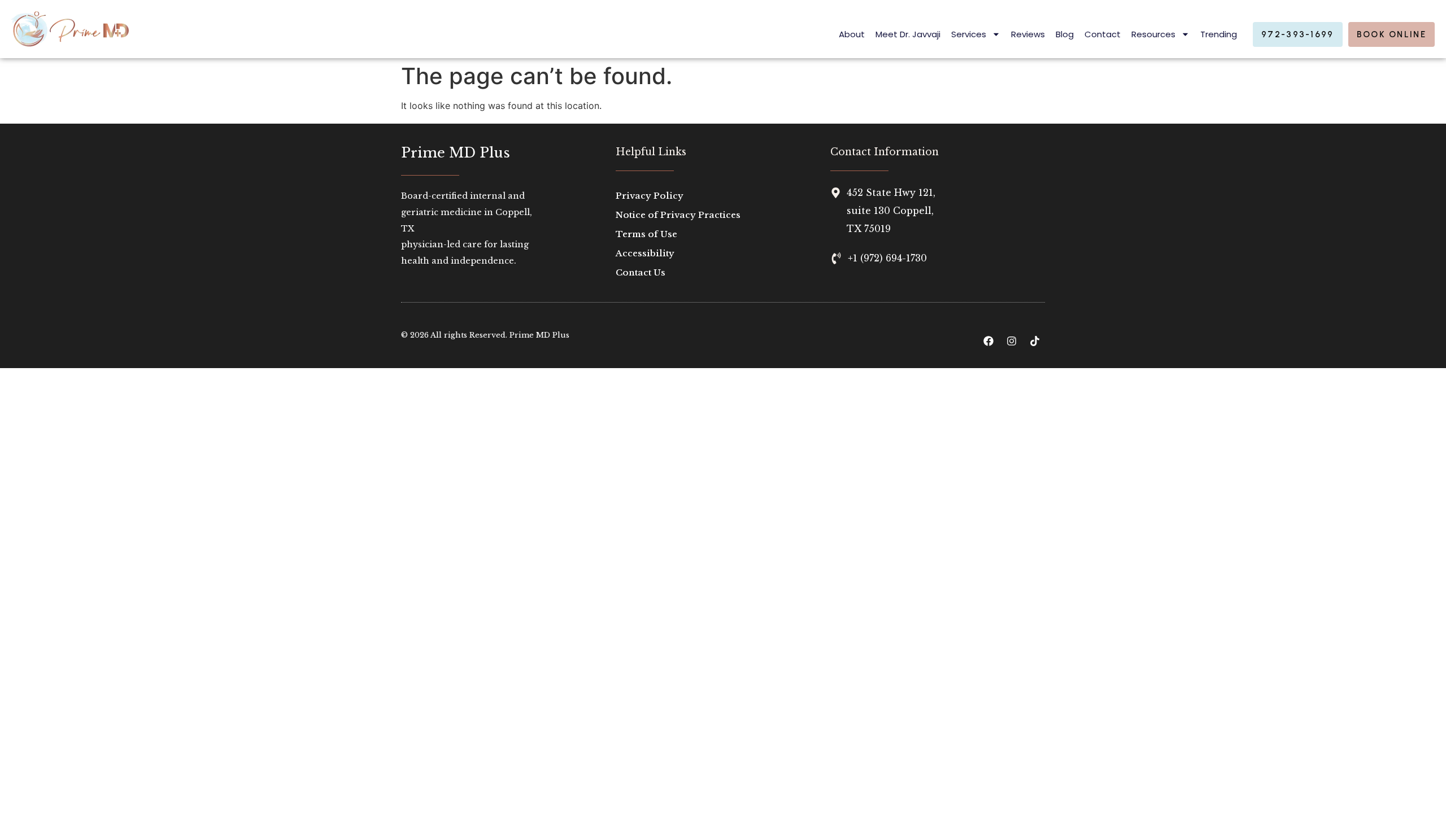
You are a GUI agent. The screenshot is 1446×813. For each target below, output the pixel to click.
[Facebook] (988, 341)
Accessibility (645, 253)
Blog (1065, 34)
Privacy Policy (649, 195)
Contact (1102, 34)
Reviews (1028, 34)
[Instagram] (1011, 341)
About (852, 34)
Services (968, 34)
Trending (1218, 34)
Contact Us (640, 272)
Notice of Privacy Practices (678, 214)
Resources (1153, 34)
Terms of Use (646, 234)
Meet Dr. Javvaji (908, 34)
